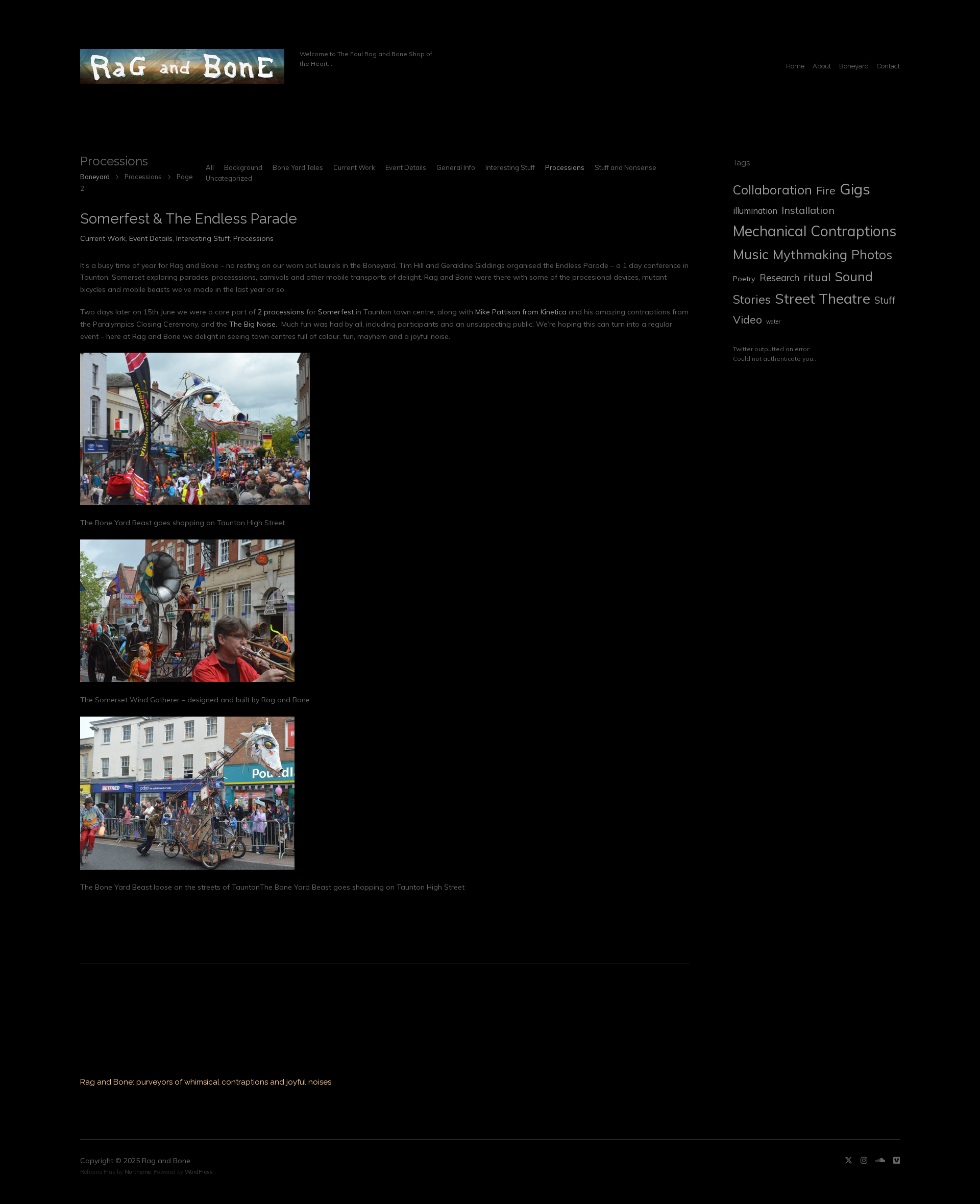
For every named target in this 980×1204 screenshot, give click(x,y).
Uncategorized (229, 178)
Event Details (405, 167)
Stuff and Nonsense (625, 167)
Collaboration (772, 190)
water (773, 321)
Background (243, 167)
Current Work (354, 167)
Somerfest (336, 311)
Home (795, 66)
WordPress (199, 1171)
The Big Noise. (253, 324)
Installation (808, 210)
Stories (752, 299)
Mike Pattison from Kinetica (521, 311)
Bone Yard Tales (298, 167)
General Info (455, 167)
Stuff (885, 300)
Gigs (855, 189)
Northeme (138, 1171)
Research (779, 278)
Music (751, 254)
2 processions (281, 311)
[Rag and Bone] (182, 66)
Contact (888, 66)
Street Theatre (822, 298)
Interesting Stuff (510, 167)
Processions (564, 167)
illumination (755, 210)
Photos (871, 254)
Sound (854, 276)
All (210, 167)
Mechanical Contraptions (814, 231)
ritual (816, 277)
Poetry (744, 278)
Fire (826, 190)
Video (747, 319)
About (822, 66)
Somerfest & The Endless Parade (188, 218)
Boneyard (854, 66)
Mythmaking (810, 254)
